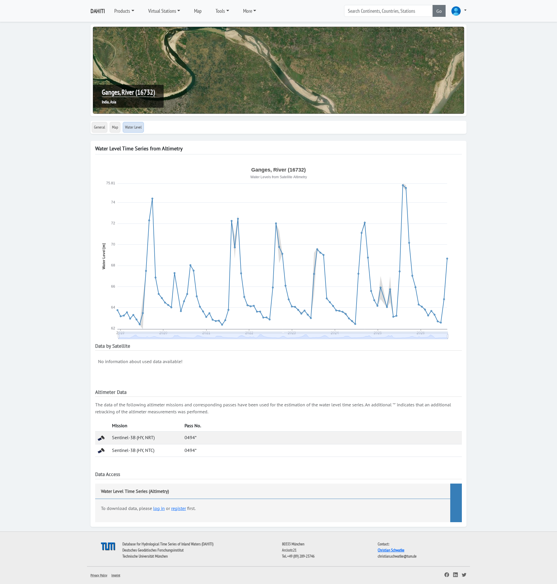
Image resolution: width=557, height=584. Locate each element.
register (178, 508)
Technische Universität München (145, 556)
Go (439, 11)
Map (198, 11)
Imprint (115, 575)
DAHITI (98, 11)
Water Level (133, 127)
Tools (220, 11)
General (99, 127)
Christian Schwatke (391, 550)
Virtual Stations (162, 11)
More (247, 11)
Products (122, 11)
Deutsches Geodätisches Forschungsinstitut (153, 550)
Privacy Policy (99, 575)
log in (159, 508)
